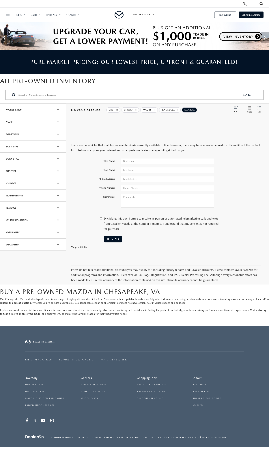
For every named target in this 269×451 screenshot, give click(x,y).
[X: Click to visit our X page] (35, 421)
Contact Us (201, 391)
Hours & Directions (207, 398)
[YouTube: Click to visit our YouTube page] (43, 421)
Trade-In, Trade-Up (150, 398)
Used (34, 15)
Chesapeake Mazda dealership (22, 299)
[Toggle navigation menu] (6, 15)
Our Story (200, 384)
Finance (71, 15)
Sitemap (96, 437)
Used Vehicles (34, 391)
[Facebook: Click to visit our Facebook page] (27, 421)
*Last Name (109, 170)
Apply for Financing (151, 384)
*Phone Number (107, 188)
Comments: (109, 197)
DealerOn (82, 437)
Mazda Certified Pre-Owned (45, 398)
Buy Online (225, 14)
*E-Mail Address (107, 179)
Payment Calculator (151, 391)
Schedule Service (251, 14)
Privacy (109, 437)
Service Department (94, 384)
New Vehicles (34, 384)
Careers (198, 405)
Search (247, 94)
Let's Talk (113, 239)
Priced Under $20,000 (40, 405)
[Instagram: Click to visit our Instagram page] (52, 421)
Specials (51, 15)
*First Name (109, 161)
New (19, 15)
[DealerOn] (34, 437)
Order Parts (89, 398)
